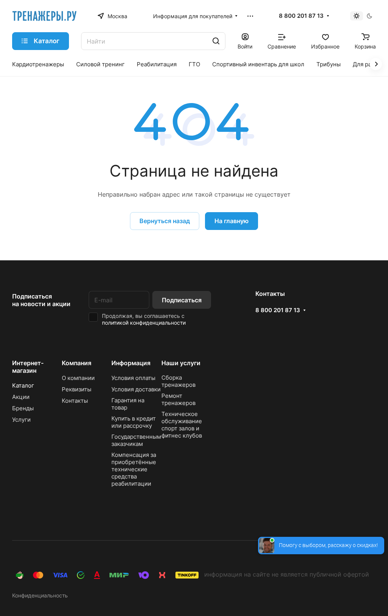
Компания (76, 363)
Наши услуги (180, 363)
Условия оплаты (133, 377)
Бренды (23, 408)
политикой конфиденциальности (144, 322)
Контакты (75, 400)
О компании (78, 377)
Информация (130, 363)
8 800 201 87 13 (301, 16)
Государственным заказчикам (136, 440)
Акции (21, 396)
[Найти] (216, 41)
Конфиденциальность (40, 595)
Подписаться (182, 300)
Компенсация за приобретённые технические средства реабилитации (133, 469)
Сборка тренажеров (178, 381)
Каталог (23, 385)
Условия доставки (136, 389)
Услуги (21, 419)
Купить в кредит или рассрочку (133, 422)
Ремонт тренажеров (178, 399)
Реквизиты (76, 389)
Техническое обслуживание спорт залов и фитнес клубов (181, 424)
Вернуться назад (164, 221)
